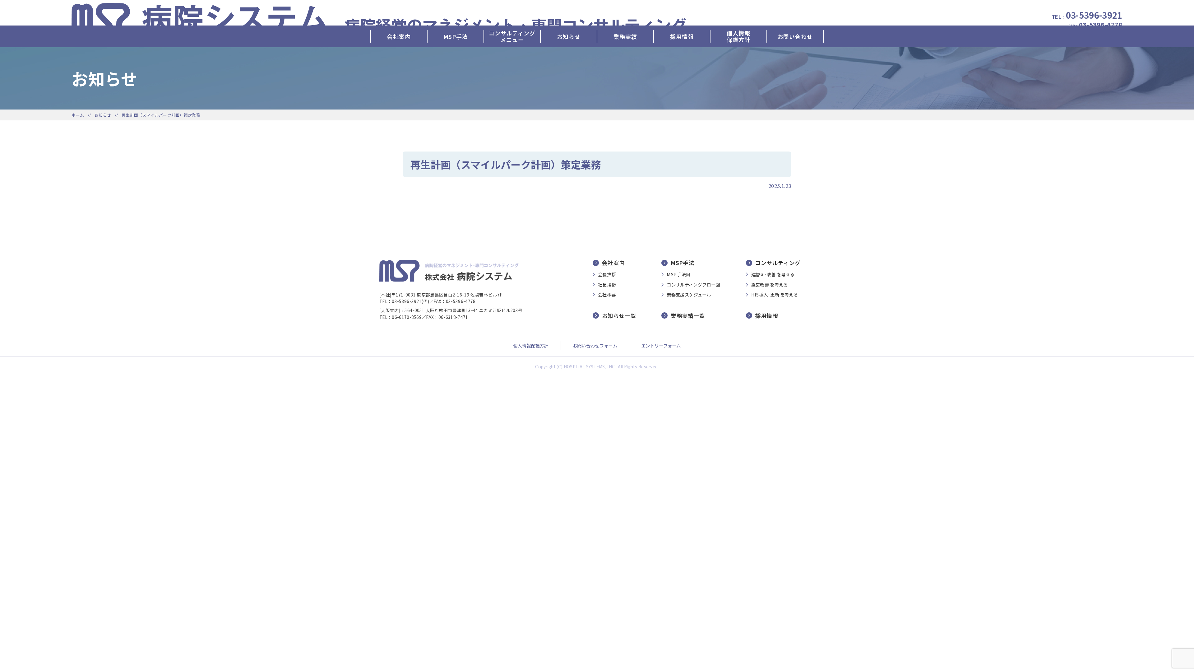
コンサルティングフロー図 (693, 284)
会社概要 (607, 294)
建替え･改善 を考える (773, 274)
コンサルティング (778, 263)
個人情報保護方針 (738, 36)
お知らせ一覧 (619, 315)
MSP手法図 (678, 274)
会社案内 (398, 36)
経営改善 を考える (769, 284)
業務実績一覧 (688, 315)
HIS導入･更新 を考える (774, 294)
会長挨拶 (607, 274)
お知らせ (568, 36)
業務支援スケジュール (689, 294)
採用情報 (681, 36)
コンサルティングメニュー (512, 36)
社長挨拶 (607, 284)
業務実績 (625, 36)
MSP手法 (455, 36)
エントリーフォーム (661, 345)
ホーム (78, 115)
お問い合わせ (795, 36)
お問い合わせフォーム (595, 345)
